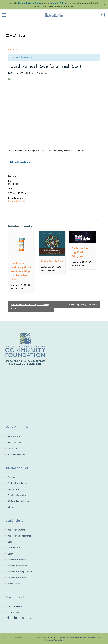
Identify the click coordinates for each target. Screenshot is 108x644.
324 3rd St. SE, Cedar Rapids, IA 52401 (25, 361)
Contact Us (13, 612)
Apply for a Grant (16, 529)
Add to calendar (23, 162)
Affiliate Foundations (18, 501)
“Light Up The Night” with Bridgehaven (80, 252)
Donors (11, 477)
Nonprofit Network (17, 565)
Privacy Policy (53, 637)
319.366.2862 (34, 363)
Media (11, 507)
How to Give (14, 547)
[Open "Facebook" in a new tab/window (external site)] (9, 618)
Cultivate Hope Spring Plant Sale (82, 304)
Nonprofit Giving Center (20, 571)
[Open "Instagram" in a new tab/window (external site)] (31, 618)
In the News (14, 583)
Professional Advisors (18, 483)
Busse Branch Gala (52, 261)
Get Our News (15, 606)
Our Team (12, 448)
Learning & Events (17, 559)
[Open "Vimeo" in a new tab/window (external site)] (23, 618)
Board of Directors (17, 454)
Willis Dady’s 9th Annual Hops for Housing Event (30, 306)
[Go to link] (4, 15)
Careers (11, 541)
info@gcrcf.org (17, 363)
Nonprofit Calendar (17, 200)
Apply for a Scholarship (19, 535)
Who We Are (14, 436)
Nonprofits (13, 489)
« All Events (13, 49)
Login (10, 553)
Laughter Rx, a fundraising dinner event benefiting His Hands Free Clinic (21, 271)
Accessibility (65, 637)
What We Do (14, 442)
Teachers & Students (18, 495)
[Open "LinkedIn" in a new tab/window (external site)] (16, 618)
